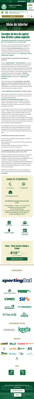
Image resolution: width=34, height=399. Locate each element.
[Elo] (13, 343)
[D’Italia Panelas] (10, 315)
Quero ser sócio (17, 259)
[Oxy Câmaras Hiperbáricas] (21, 353)
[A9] (4, 348)
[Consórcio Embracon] (10, 307)
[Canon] (21, 343)
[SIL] (24, 299)
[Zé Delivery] (30, 348)
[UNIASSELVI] (24, 307)
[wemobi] (13, 348)
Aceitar (18, 395)
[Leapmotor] (10, 291)
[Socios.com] (21, 348)
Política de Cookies (17, 390)
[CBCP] (22, 372)
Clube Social (25, 225)
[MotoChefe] (24, 315)
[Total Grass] (4, 353)
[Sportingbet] (17, 280)
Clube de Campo (9, 233)
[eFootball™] (17, 358)
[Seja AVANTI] (30, 5)
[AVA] (30, 353)
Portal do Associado (25, 233)
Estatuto (9, 225)
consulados (4, 173)
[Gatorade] (30, 343)
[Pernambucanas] (4, 343)
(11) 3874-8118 (10, 188)
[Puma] (24, 291)
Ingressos (12, 16)
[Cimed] (10, 299)
